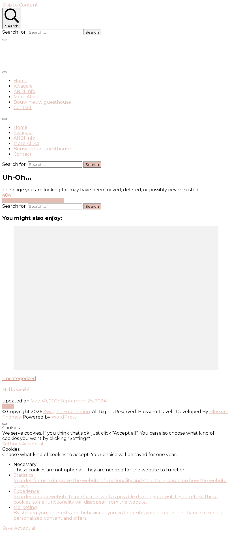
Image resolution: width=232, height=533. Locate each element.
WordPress (63, 417)
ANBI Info (24, 91)
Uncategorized (19, 378)
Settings (12, 444)
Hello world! (16, 390)
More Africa (26, 96)
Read (8, 406)
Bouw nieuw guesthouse (42, 102)
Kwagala (23, 86)
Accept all (33, 444)
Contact (23, 107)
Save (8, 528)
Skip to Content (20, 5)
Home (20, 80)
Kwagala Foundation (48, 54)
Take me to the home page (33, 200)
